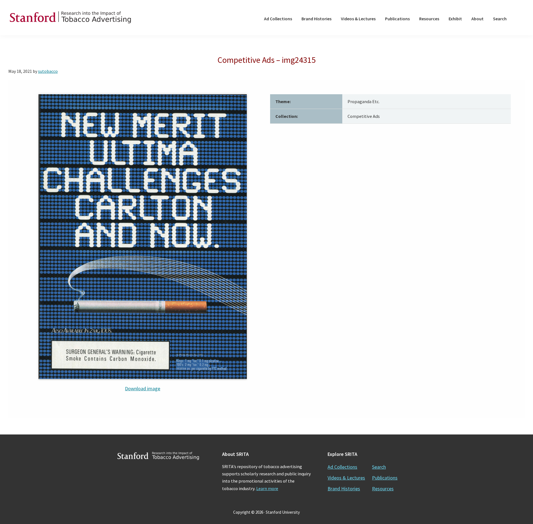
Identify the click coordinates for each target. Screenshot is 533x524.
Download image (142, 388)
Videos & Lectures (346, 478)
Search (379, 467)
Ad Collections (342, 467)
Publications (385, 478)
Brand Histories (344, 488)
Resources (383, 488)
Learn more (267, 488)
